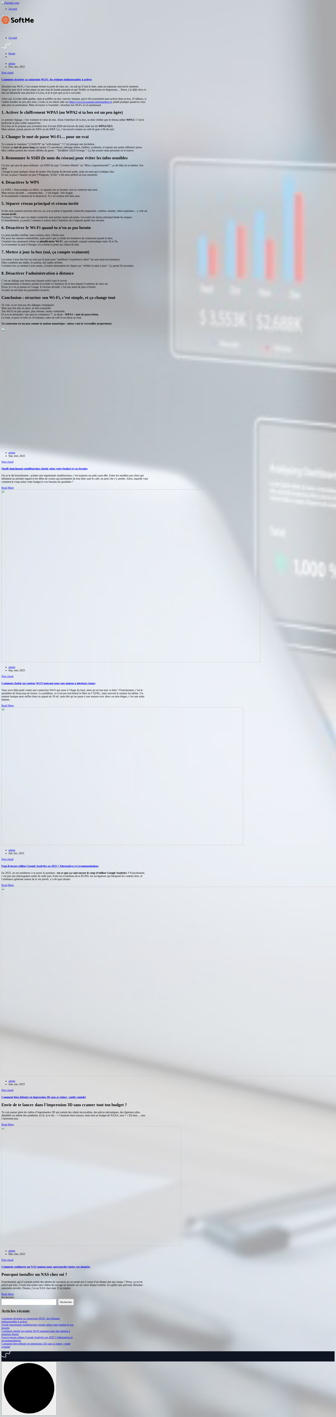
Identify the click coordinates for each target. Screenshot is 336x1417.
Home (11, 53)
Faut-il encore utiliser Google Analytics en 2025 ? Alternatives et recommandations (50, 866)
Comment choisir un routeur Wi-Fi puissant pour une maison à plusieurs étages (48, 683)
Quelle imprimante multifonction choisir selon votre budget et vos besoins (44, 468)
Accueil (12, 8)
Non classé (7, 72)
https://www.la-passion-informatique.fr (90, 101)
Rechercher (7, 1297)
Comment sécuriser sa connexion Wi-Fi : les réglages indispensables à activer (46, 79)
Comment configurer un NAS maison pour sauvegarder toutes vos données (45, 1266)
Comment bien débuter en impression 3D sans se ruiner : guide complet (43, 1097)
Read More (7, 487)
